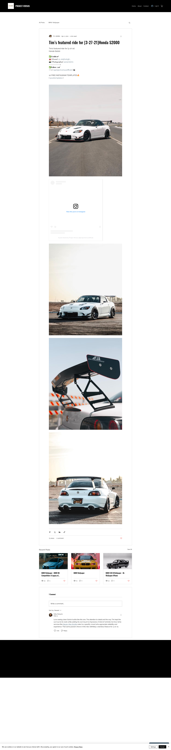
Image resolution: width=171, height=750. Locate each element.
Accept (162, 747)
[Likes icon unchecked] (55, 630)
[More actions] (121, 36)
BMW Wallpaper (54, 22)
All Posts (42, 22)
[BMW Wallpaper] (85, 561)
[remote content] (85, 210)
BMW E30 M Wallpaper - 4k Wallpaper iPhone (115, 574)
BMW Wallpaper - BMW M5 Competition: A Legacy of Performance (50, 574)
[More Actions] (121, 615)
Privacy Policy (78, 747)
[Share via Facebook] (50, 532)
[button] (162, 6)
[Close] (168, 746)
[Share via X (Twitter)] (55, 532)
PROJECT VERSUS (22, 6)
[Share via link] (64, 532)
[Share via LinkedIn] (59, 532)
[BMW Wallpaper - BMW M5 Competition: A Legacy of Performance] (53, 561)
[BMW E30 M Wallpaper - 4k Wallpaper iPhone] (117, 561)
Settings (153, 747)
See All (129, 549)
